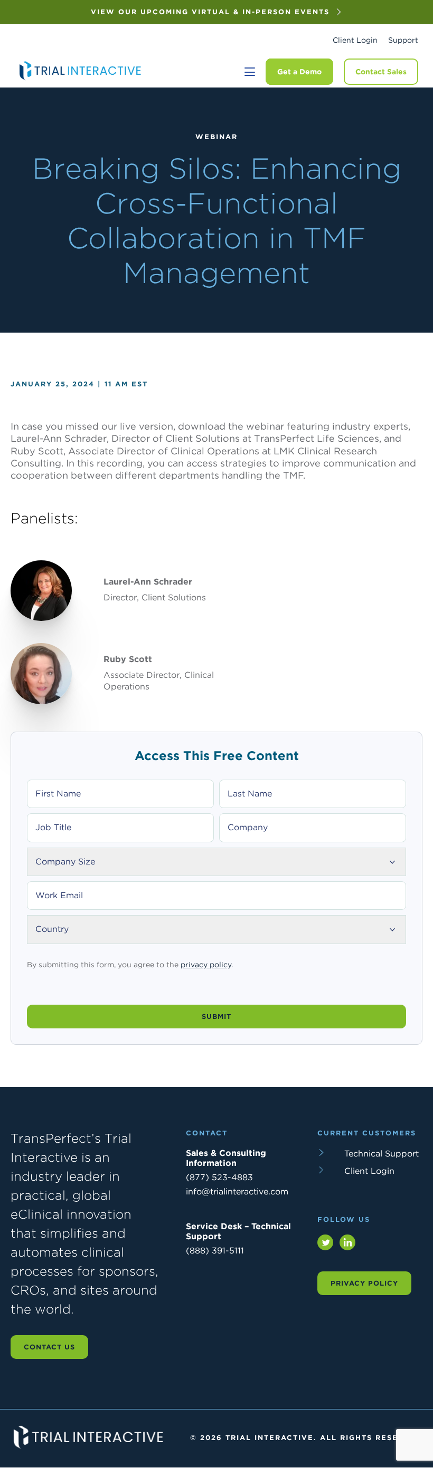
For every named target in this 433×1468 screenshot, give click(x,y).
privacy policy (206, 964)
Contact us (49, 1347)
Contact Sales (381, 71)
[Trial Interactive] (81, 80)
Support (403, 40)
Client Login (355, 40)
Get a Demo (299, 71)
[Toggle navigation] (250, 72)
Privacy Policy (364, 1283)
